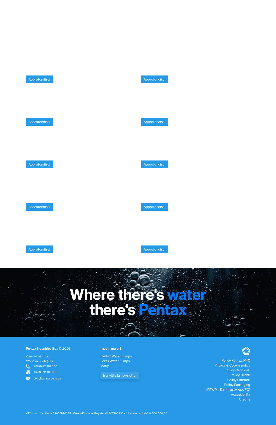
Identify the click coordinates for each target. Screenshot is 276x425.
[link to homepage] (136, 11)
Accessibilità (240, 394)
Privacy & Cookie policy (232, 365)
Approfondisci (39, 79)
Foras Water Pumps (115, 361)
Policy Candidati (237, 370)
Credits (244, 399)
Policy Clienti (240, 375)
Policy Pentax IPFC (236, 360)
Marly (104, 366)
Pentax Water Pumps (116, 356)
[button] (30, 22)
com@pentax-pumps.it (47, 378)
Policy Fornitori (238, 380)
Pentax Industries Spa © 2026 (48, 348)
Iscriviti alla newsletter (120, 375)
